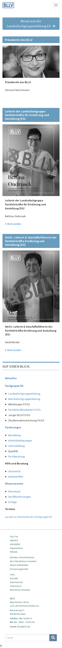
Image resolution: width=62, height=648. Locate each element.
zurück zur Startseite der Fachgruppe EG (28, 517)
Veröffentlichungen (19, 497)
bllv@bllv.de (23, 626)
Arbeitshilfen (15, 476)
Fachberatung (16, 456)
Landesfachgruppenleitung (24, 393)
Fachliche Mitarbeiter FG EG (24, 410)
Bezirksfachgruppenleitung (24, 399)
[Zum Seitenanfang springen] (1, 646)
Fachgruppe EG (14, 386)
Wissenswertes (14, 483)
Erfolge (12, 502)
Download (14, 491)
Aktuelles (11, 378)
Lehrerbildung (16, 446)
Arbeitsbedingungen (20, 440)
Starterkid (14, 471)
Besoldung (14, 435)
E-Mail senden (13, 224)
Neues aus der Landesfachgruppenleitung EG (29, 23)
